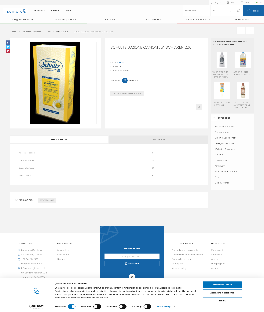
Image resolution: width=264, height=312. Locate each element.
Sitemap (61, 259)
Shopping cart (218, 263)
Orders (214, 259)
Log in (233, 2)
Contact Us (158, 139)
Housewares (221, 160)
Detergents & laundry (225, 143)
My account (217, 250)
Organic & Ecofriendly (225, 137)
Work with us (63, 250)
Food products (222, 132)
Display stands (222, 182)
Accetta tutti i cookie (222, 284)
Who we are (63, 254)
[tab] (59, 139)
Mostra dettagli (163, 306)
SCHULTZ (120, 62)
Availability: (115, 80)
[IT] (257, 2)
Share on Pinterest (8, 51)
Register (218, 2)
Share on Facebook (8, 42)
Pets (217, 177)
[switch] (97, 306)
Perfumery (220, 166)
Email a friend (199, 107)
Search (238, 10)
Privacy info (177, 263)
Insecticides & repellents (227, 171)
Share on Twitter (8, 47)
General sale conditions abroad (188, 254)
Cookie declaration (181, 259)
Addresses (216, 254)
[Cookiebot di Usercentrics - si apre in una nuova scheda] (36, 307)
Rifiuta (222, 301)
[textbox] (197, 10)
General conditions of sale (185, 250)
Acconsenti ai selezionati (222, 293)
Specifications (59, 139)
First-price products (224, 126)
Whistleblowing (179, 268)
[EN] (261, 2)
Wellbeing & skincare (225, 149)
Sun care (219, 154)
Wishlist (214, 268)
